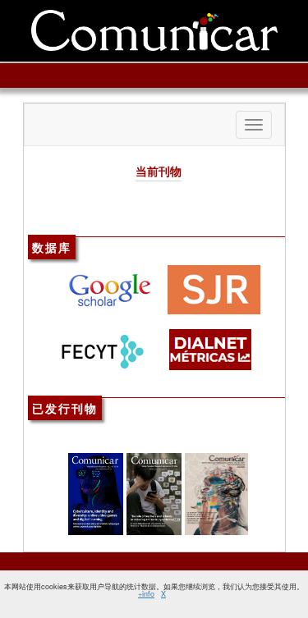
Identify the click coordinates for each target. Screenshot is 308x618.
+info (146, 593)
